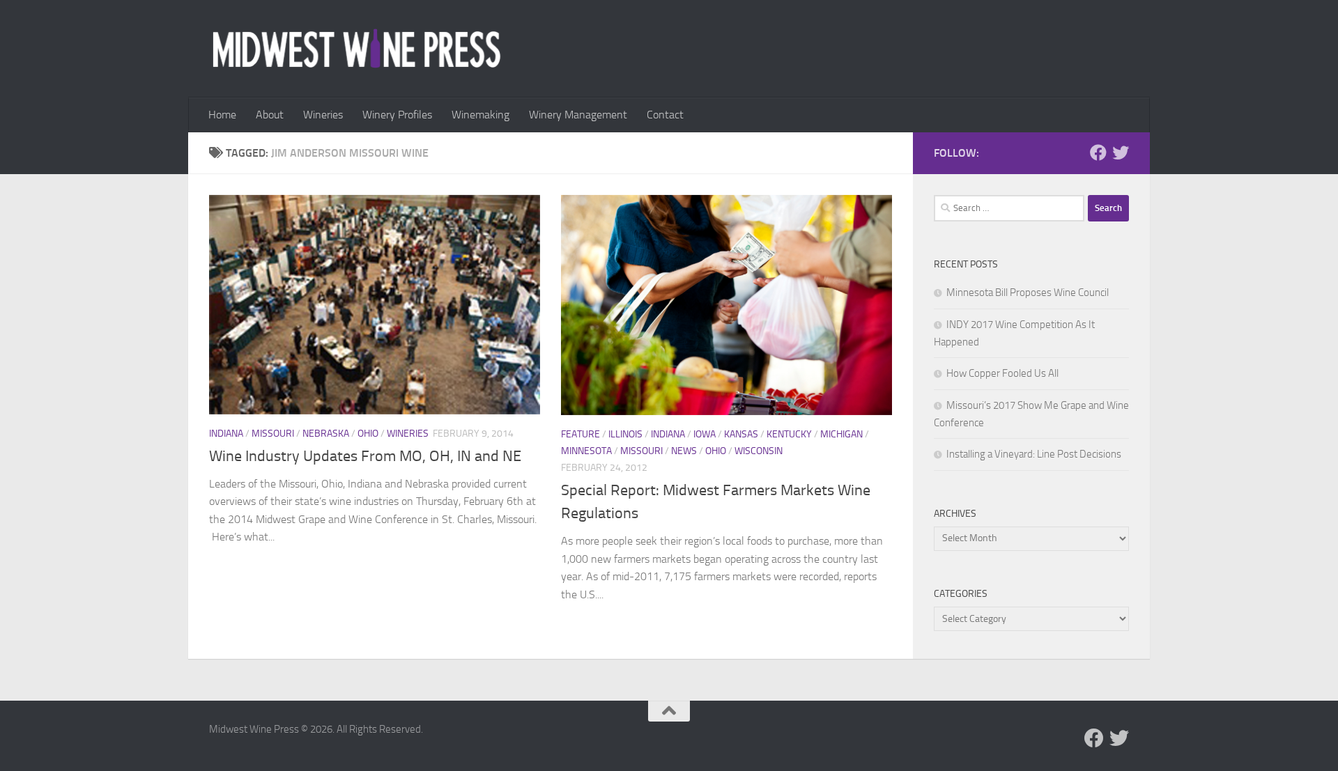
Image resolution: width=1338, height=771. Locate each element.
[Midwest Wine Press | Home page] (356, 49)
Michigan (841, 434)
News (684, 451)
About (270, 114)
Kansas (741, 434)
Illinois (625, 434)
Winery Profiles (397, 114)
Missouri (273, 433)
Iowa (704, 434)
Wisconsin (759, 451)
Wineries (323, 114)
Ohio (367, 433)
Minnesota (586, 451)
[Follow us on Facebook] (1098, 152)
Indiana (226, 433)
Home (222, 114)
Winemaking (480, 114)
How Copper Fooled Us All (1002, 373)
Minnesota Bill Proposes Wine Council (1027, 292)
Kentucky (789, 434)
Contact (665, 114)
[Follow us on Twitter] (1120, 152)
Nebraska (325, 433)
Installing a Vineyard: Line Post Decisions (1033, 454)
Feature (580, 434)
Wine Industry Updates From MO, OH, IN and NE (365, 456)
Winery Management (578, 114)
